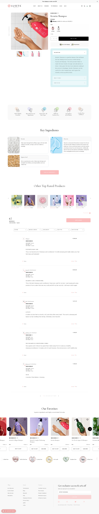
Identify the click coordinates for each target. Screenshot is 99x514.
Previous (9, 429)
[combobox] (20, 229)
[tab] (78, 220)
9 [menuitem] (55, 395)
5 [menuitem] (49, 395)
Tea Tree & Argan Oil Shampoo (79, 440)
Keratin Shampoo (55, 440)
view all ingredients (49, 172)
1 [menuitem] (43, 395)
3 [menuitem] (46, 395)
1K (58, 13)
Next (90, 429)
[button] (8, 198)
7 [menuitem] (52, 395)
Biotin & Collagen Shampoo (16, 440)
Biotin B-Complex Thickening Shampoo (37, 441)
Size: (52, 24)
